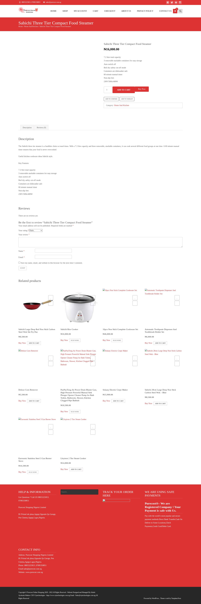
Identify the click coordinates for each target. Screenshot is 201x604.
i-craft (167, 598)
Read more (75, 340)
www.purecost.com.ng (34, 572)
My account (80, 11)
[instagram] (180, 3)
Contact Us (165, 11)
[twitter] (172, 3)
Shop (65, 11)
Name (21, 251)
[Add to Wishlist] (50, 297)
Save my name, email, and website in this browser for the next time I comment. (52, 263)
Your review (24, 235)
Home (53, 11)
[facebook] (167, 3)
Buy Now (141, 89)
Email (21, 257)
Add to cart (123, 90)
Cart (95, 11)
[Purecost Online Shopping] (26, 10)
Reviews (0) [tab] (41, 128)
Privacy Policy (145, 11)
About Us (126, 11)
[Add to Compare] (50, 303)
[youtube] (176, 3)
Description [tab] (27, 128)
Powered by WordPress (151, 598)
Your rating (23, 231)
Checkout (109, 11)
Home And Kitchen (31, 26)
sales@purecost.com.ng (33, 569)
